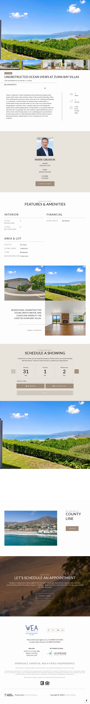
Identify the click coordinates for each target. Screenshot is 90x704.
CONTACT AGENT (45, 183)
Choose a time (21, 381)
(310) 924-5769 (45, 165)
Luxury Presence (30, 695)
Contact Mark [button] (45, 596)
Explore (72, 528)
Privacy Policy (70, 695)
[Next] (77, 371)
